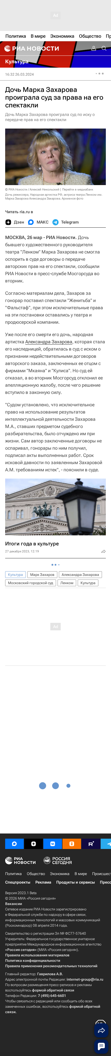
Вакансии (13, 904)
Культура (15, 575)
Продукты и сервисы (75, 882)
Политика (13, 873)
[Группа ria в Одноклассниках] (71, 844)
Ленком (66, 583)
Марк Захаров (42, 575)
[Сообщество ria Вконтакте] (52, 844)
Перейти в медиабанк (77, 189)
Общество (36, 873)
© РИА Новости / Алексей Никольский (32, 189)
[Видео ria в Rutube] (91, 844)
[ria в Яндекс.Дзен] (33, 844)
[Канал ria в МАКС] (14, 844)
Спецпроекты (17, 882)
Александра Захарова (48, 341)
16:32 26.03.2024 (19, 74)
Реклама (43, 882)
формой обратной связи (53, 990)
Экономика (59, 873)
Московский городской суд (30, 583)
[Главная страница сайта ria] (31, 48)
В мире (81, 873)
